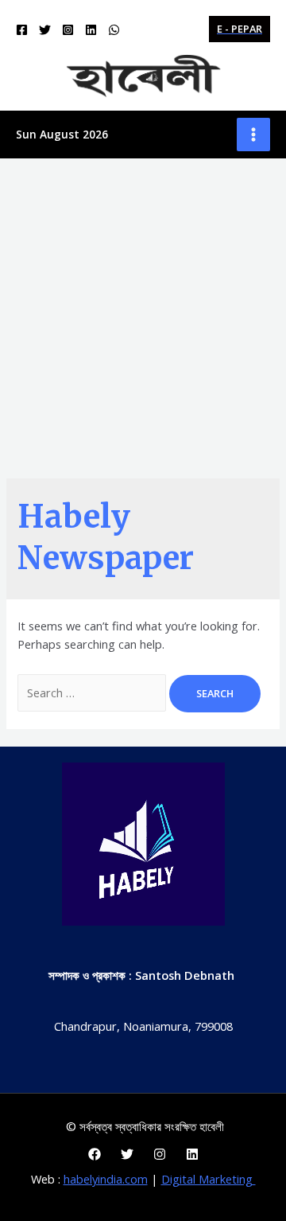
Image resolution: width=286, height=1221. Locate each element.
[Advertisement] (143, 309)
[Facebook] (22, 30)
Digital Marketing (208, 1179)
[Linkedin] (91, 30)
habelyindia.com (106, 1179)
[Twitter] (45, 30)
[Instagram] (68, 30)
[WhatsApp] (114, 30)
